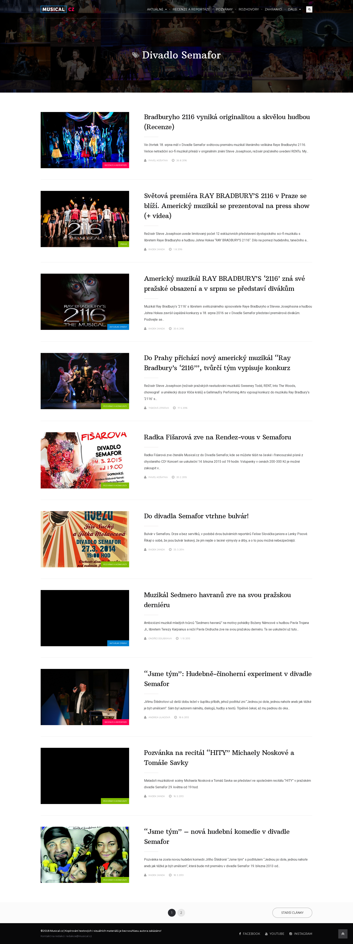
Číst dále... (305, 160)
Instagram (303, 934)
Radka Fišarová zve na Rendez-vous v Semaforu (217, 437)
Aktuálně (155, 9)
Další (292, 9)
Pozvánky (224, 9)
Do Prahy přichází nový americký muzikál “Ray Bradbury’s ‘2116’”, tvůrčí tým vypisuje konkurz (217, 363)
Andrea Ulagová (159, 717)
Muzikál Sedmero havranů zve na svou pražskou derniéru (217, 600)
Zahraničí (273, 9)
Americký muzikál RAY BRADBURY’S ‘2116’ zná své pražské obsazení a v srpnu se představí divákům (224, 283)
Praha (123, 244)
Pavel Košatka (158, 160)
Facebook (251, 934)
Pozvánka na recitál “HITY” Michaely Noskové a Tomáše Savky (219, 758)
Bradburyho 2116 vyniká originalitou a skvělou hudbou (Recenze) (227, 122)
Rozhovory (249, 9)
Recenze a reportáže (191, 9)
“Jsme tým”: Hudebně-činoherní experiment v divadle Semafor (228, 679)
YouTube (277, 934)
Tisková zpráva (159, 407)
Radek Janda (157, 249)
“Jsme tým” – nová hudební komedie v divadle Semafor (217, 837)
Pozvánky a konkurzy (115, 406)
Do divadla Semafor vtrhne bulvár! (196, 516)
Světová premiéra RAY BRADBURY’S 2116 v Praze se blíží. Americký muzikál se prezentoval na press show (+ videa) (226, 206)
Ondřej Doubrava (160, 638)
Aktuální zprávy (118, 327)
